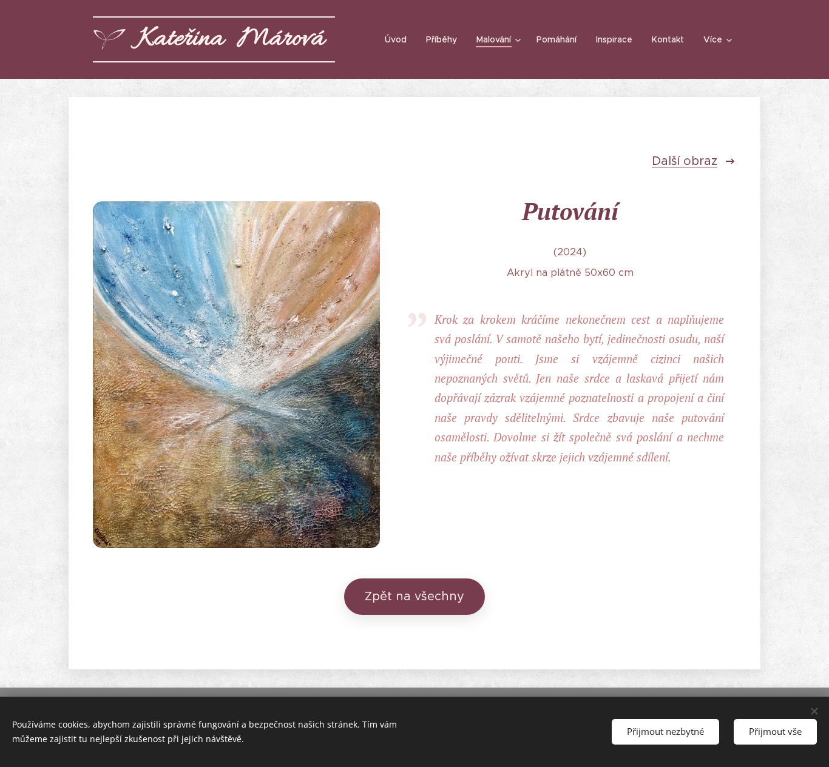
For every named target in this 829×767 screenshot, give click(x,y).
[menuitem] (399, 39)
